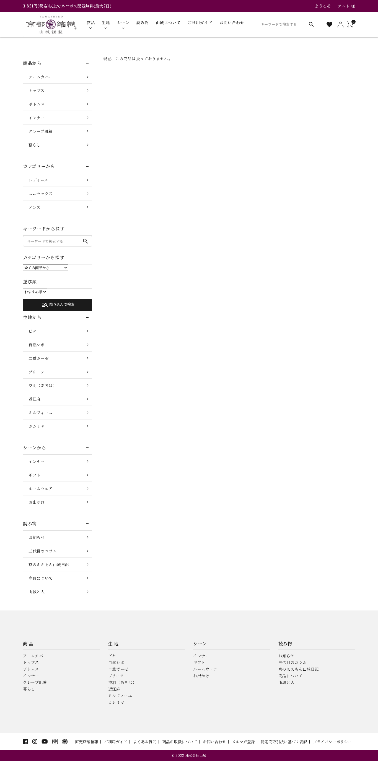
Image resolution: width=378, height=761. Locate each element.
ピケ (33, 331)
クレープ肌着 (41, 131)
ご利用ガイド (115, 741)
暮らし (35, 144)
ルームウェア (41, 488)
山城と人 (37, 591)
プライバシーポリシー (332, 741)
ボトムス (37, 104)
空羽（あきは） (43, 385)
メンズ (35, 207)
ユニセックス (41, 193)
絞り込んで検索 (58, 305)
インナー (37, 117)
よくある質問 (144, 741)
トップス (37, 90)
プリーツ (36, 372)
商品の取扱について (179, 741)
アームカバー (41, 77)
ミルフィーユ (41, 412)
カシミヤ (37, 426)
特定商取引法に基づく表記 (284, 741)
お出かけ (37, 502)
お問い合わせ (214, 741)
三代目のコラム (43, 551)
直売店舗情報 (86, 741)
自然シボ (37, 344)
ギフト (35, 475)
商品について (41, 578)
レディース (38, 180)
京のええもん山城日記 (49, 564)
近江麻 (35, 399)
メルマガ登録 (243, 741)
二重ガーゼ (39, 358)
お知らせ (37, 537)
